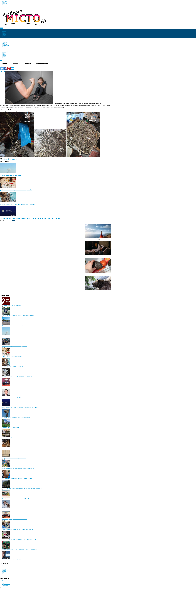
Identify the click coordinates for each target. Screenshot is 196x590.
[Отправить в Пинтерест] (9, 69)
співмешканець (15, 159)
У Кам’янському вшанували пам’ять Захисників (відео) (13, 325)
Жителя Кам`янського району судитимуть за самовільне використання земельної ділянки (30, 218)
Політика (4, 34)
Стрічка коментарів (6, 584)
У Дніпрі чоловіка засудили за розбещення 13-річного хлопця (14, 447)
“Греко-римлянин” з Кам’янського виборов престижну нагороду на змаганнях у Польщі (20, 386)
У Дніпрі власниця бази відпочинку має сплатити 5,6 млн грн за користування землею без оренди (22, 488)
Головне (4, 31)
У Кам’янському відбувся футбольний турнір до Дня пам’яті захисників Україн (18, 315)
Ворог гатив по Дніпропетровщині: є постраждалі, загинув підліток (16, 417)
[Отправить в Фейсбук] (5, 69)
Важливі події (5, 30)
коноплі (5, 159)
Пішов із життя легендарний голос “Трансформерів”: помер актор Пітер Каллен (18, 397)
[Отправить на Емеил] (12, 69)
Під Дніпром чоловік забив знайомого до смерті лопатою (14, 458)
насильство (9, 159)
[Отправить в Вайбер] (2, 71)
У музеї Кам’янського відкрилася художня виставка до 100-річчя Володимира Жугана (19, 498)
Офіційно (4, 5)
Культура (4, 2)
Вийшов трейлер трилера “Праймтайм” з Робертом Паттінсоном (15, 559)
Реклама (4, 35)
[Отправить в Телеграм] (4, 71)
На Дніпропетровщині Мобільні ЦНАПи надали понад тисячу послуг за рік (17, 376)
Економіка (4, 3)
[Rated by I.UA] (2, 587)
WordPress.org (5, 585)
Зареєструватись (5, 580)
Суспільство (4, 1)
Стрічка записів (5, 583)
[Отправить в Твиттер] (2, 69)
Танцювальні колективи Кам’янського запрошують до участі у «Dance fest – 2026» (19, 539)
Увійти (3, 581)
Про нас (4, 36)
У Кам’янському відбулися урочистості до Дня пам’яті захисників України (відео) (18, 468)
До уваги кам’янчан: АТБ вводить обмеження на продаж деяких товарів (16, 437)
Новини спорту (5, 4)
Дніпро (1, 159)
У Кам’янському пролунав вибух (10, 175)
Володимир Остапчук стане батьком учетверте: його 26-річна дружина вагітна (18, 509)
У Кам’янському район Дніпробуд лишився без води (17, 204)
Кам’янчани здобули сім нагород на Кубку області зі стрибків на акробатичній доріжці (19, 549)
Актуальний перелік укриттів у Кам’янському (11, 305)
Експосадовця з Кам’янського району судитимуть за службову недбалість (17, 478)
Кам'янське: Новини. (7, 589)
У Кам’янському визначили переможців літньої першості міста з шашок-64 (17, 529)
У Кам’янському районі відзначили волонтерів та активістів (14, 519)
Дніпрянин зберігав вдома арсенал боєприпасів (16, 190)
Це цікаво (4, 33)
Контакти (4, 37)
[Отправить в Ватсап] (1, 71)
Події (3, 32)
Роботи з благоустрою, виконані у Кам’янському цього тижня (14, 346)
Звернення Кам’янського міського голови (10, 427)
